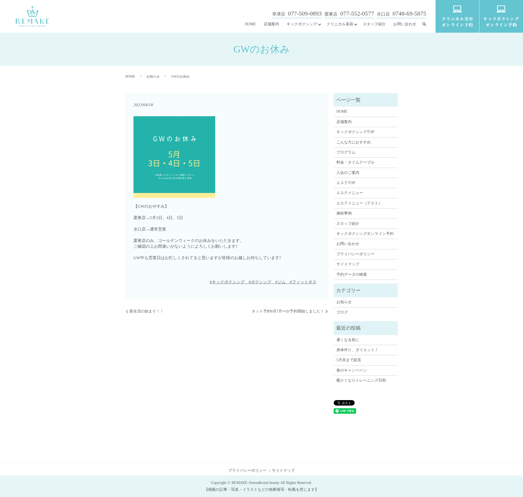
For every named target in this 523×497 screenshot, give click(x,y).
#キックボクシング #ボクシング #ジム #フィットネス (263, 282)
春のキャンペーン (351, 370)
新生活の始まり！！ (146, 311)
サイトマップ (347, 264)
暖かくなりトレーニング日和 (361, 380)
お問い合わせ (404, 24)
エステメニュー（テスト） (359, 203)
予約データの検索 (351, 274)
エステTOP (345, 183)
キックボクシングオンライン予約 (365, 234)
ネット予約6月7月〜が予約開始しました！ (288, 311)
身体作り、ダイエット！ (357, 350)
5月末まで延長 (348, 360)
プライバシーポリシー (355, 254)
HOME (250, 24)
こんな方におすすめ (353, 142)
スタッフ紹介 (374, 24)
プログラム (345, 152)
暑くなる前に (347, 340)
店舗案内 (271, 24)
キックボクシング (302, 24)
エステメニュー (349, 193)
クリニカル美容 (340, 24)
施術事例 (344, 213)
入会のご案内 (347, 173)
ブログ (342, 312)
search (424, 24)
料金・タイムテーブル (355, 162)
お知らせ (153, 76)
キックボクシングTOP (355, 132)
